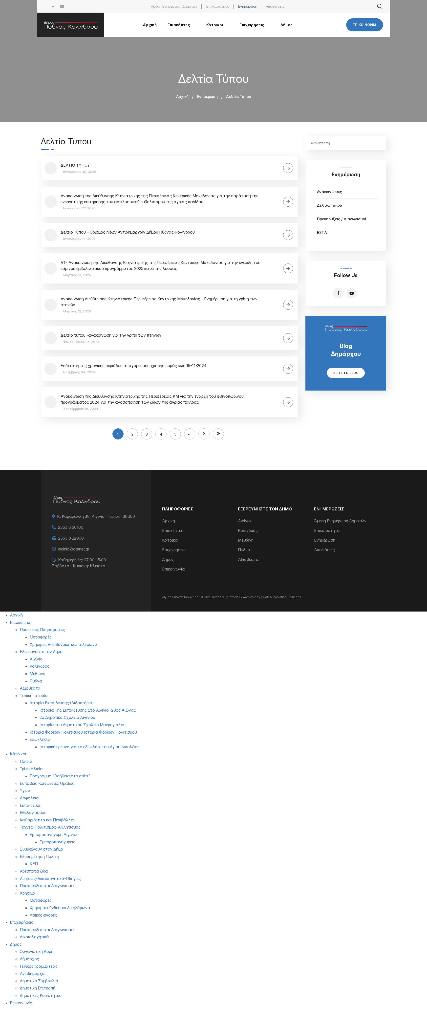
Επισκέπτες (172, 530)
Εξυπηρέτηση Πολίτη (39, 856)
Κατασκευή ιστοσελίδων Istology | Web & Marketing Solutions (256, 597)
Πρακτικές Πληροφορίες (42, 629)
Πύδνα (244, 549)
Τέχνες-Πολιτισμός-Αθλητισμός (50, 827)
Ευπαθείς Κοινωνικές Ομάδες (47, 783)
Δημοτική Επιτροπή (37, 988)
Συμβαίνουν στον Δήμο (41, 849)
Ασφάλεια (29, 797)
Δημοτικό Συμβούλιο (39, 980)
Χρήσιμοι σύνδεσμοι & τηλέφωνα (60, 907)
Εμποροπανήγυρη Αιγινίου (54, 834)
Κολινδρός (248, 530)
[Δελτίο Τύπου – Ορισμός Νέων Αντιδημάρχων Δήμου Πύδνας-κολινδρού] (288, 235)
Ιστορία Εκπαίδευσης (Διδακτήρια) (62, 702)
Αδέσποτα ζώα (34, 871)
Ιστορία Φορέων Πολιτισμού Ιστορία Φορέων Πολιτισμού (83, 732)
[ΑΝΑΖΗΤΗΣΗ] (380, 143)
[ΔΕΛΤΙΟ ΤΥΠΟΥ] (288, 168)
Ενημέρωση (247, 6)
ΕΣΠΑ (322, 232)
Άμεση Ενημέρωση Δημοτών (174, 6)
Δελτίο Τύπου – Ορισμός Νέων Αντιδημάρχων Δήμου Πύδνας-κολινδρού (128, 232)
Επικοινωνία (365, 25)
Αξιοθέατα (248, 559)
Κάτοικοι (170, 540)
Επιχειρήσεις (174, 549)
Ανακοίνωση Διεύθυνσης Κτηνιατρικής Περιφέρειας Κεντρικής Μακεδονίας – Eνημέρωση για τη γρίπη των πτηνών (159, 301)
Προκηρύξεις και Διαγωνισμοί (47, 885)
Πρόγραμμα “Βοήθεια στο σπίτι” (60, 775)
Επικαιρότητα (218, 6)
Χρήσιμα (27, 893)
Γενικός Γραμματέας (39, 966)
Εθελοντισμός (33, 812)
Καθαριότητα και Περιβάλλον (48, 819)
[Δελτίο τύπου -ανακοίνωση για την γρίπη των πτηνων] (288, 338)
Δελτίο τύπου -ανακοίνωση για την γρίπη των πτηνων (111, 335)
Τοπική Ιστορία (34, 695)
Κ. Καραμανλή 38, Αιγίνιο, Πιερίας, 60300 (96, 516)
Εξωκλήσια (40, 739)
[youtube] (62, 6)
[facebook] (53, 6)
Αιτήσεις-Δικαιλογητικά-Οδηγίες (50, 878)
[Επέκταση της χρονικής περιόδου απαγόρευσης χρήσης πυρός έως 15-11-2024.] (288, 369)
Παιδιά (26, 761)
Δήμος (168, 559)
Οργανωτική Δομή (36, 951)
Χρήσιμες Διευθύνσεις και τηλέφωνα (63, 644)
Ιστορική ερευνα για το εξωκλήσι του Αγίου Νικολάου (90, 746)
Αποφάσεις (275, 6)
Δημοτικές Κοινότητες (40, 995)
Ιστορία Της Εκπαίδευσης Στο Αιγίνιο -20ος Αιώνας (88, 710)
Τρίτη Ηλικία (31, 768)
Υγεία (25, 790)
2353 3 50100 (70, 527)
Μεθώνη (246, 540)
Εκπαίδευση (31, 805)
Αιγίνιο (244, 520)
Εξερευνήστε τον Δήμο (41, 651)
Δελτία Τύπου (329, 205)
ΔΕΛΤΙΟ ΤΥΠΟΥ (75, 165)
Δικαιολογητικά (34, 936)
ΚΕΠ (34, 863)
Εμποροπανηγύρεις (57, 841)
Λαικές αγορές (43, 915)
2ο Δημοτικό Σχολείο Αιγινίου (67, 717)
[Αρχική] (70, 25)
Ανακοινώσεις (329, 191)
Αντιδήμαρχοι (32, 973)
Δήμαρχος (29, 958)
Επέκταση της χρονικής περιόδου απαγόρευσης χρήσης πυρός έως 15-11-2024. (134, 365)
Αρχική (182, 96)
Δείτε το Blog (346, 373)
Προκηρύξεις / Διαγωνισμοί (341, 219)
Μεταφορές (41, 637)
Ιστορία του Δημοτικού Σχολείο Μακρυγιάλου (83, 724)
